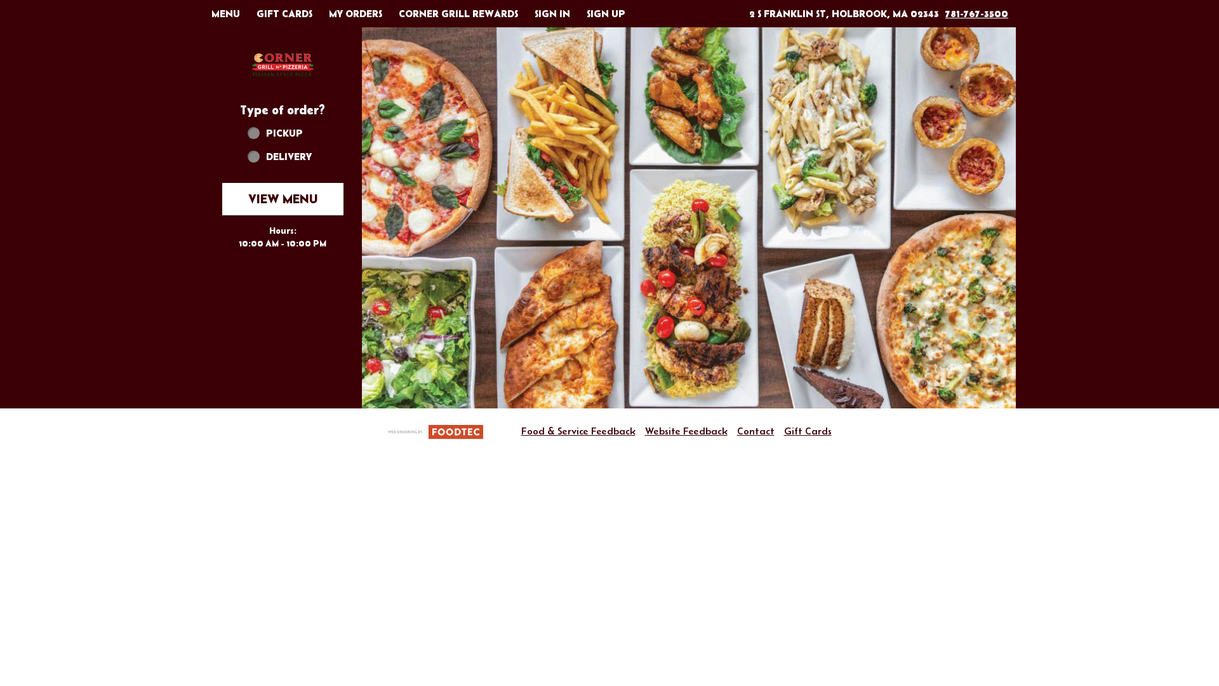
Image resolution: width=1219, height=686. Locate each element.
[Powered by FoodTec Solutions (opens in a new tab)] (435, 431)
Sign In (552, 13)
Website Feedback (686, 431)
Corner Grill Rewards (458, 13)
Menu (225, 13)
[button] (282, 64)
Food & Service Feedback (578, 431)
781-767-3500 (976, 13)
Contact (756, 431)
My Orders (355, 13)
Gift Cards (808, 431)
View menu (282, 199)
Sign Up (606, 13)
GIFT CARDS (284, 13)
